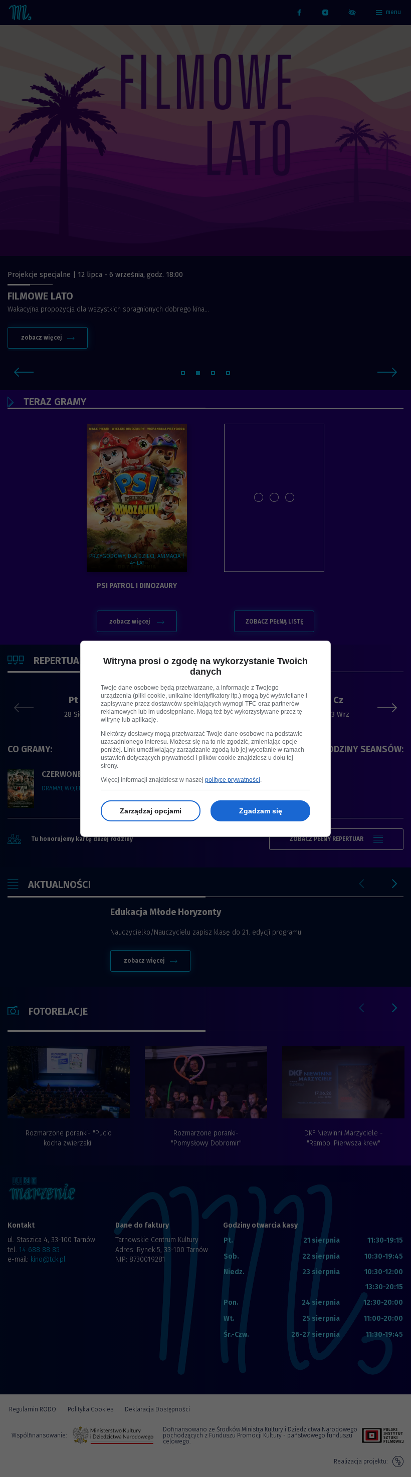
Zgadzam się (260, 811)
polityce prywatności (232, 779)
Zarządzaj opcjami (150, 811)
